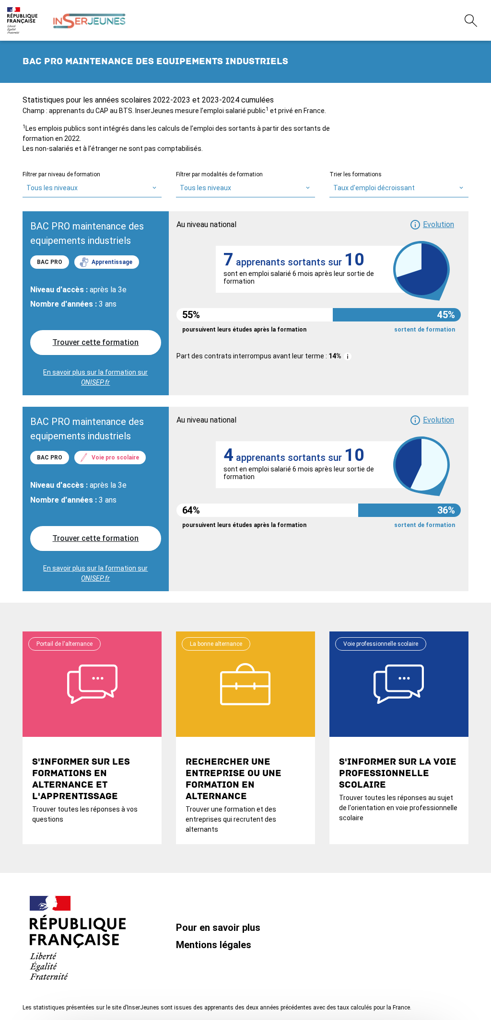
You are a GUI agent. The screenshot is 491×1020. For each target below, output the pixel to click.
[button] (431, 224)
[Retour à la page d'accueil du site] (89, 20)
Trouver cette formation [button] (95, 342)
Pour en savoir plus (218, 927)
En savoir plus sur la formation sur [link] (95, 377)
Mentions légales (213, 945)
